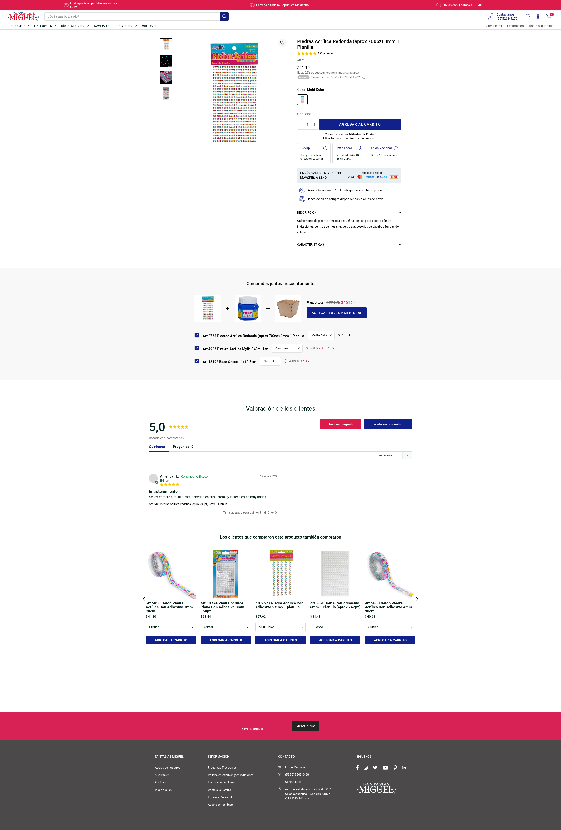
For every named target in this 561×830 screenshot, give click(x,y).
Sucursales (494, 26)
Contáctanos (293, 782)
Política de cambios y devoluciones (231, 775)
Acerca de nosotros (167, 767)
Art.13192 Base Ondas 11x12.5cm (229, 361)
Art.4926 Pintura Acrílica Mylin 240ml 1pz (235, 348)
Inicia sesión (163, 790)
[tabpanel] (233, 93)
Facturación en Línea (221, 782)
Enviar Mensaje (295, 767)
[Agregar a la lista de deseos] (282, 42)
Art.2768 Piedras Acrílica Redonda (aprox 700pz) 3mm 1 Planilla (188, 504)
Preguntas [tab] (181, 446)
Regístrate (161, 782)
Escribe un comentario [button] (388, 424)
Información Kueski (221, 797)
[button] (266, 512)
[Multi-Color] (302, 99)
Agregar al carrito (360, 124)
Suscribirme (306, 726)
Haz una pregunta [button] (340, 424)
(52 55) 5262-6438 (297, 774)
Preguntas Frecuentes (222, 767)
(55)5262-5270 (507, 18)
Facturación (515, 26)
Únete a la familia (541, 26)
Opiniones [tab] (157, 446)
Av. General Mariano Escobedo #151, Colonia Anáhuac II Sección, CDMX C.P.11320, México (309, 794)
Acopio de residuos (220, 805)
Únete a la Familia (219, 790)
